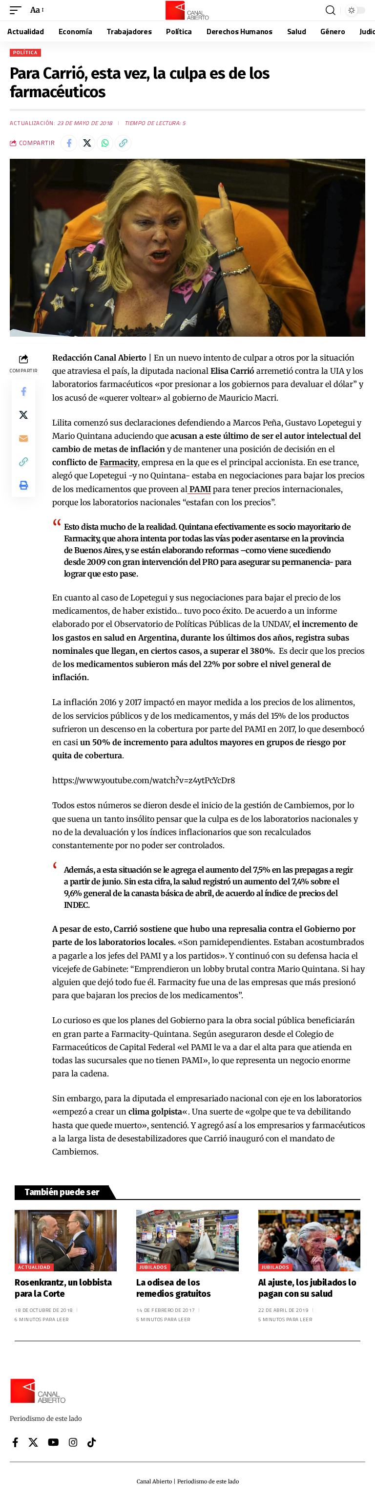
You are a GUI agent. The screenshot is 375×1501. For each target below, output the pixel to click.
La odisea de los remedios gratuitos (173, 1288)
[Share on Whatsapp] (105, 143)
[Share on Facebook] (69, 143)
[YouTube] (53, 1442)
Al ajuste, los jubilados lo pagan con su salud (307, 1288)
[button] (18, 10)
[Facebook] (15, 1442)
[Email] (23, 438)
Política (25, 52)
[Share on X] (87, 143)
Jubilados (153, 1267)
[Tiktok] (92, 1442)
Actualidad (34, 1267)
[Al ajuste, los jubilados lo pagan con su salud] (309, 1240)
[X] (33, 1442)
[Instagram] (73, 1442)
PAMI (199, 489)
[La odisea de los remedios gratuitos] (187, 1240)
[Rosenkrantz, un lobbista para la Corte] (66, 1240)
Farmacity (119, 462)
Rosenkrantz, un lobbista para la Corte (63, 1288)
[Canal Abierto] (187, 10)
